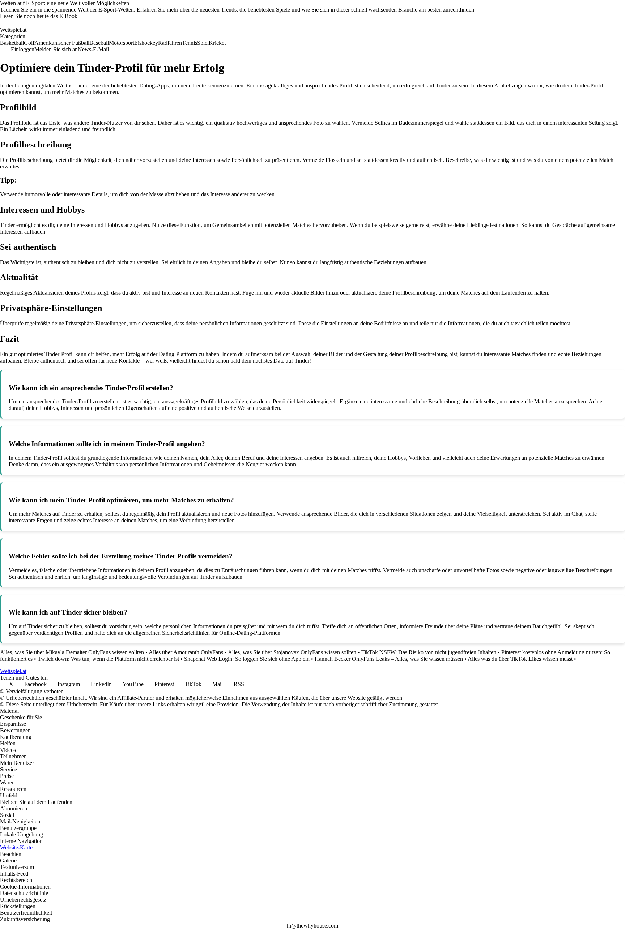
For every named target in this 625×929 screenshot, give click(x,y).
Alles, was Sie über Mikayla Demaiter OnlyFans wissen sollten (72, 652)
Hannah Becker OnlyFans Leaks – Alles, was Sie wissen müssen (389, 659)
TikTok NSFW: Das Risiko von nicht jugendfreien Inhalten (428, 652)
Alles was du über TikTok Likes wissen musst (520, 659)
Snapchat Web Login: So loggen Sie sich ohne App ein (247, 659)
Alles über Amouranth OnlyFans (186, 652)
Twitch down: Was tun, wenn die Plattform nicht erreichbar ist (108, 659)
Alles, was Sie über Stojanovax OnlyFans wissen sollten (292, 652)
